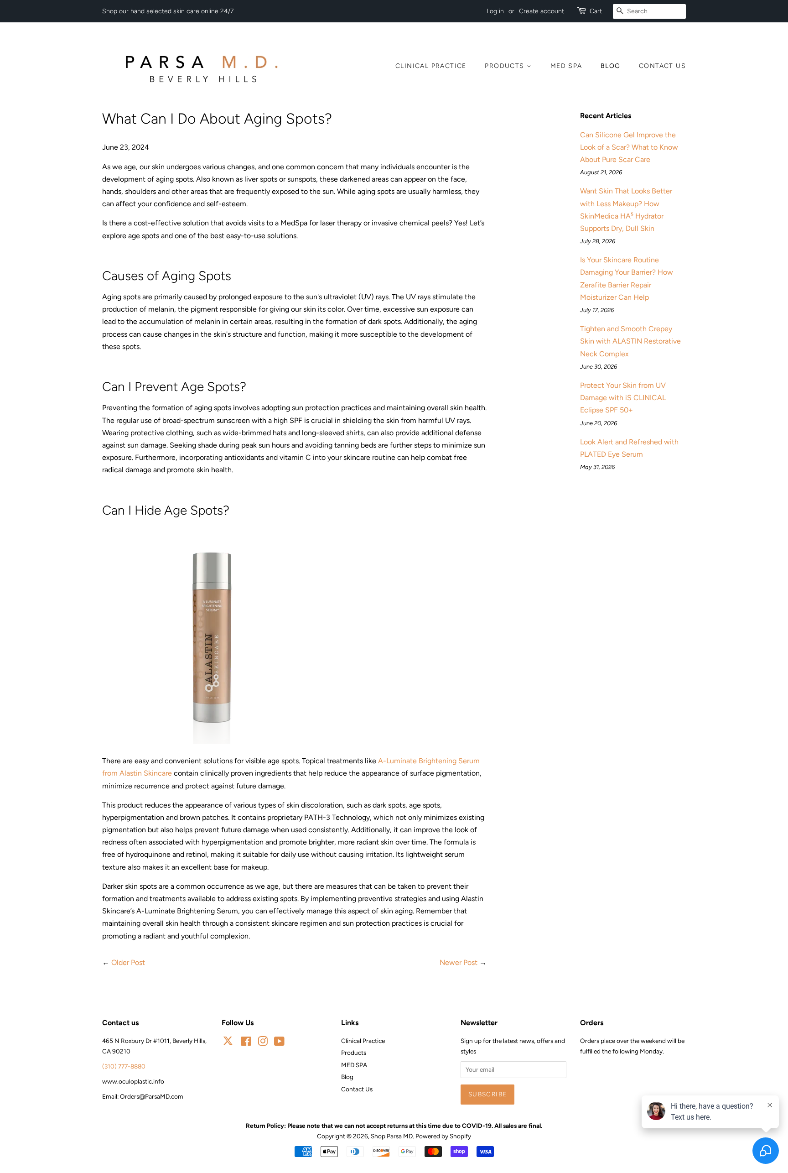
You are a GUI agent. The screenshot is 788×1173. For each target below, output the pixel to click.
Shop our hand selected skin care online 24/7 (167, 11)
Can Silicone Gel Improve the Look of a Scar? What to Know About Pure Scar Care (629, 147)
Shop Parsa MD (392, 1136)
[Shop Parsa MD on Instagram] (263, 1043)
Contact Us (662, 66)
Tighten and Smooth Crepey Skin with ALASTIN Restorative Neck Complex (630, 341)
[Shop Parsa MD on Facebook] (246, 1043)
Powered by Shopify (443, 1136)
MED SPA (566, 66)
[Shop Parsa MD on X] (228, 1042)
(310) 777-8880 (123, 1066)
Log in (495, 11)
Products (506, 66)
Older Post (128, 962)
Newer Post (458, 962)
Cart (596, 11)
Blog (611, 66)
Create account (541, 11)
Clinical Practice (431, 66)
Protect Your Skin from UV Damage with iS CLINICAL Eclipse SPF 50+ (623, 397)
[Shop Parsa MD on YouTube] (279, 1043)
